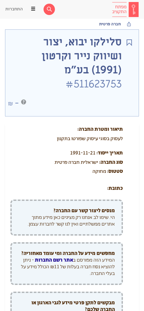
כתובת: (115, 188)
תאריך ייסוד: (109, 153)
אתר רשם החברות (54, 260)
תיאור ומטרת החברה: (100, 129)
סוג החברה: (111, 162)
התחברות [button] (14, 9)
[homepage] (125, 9)
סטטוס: (115, 171)
